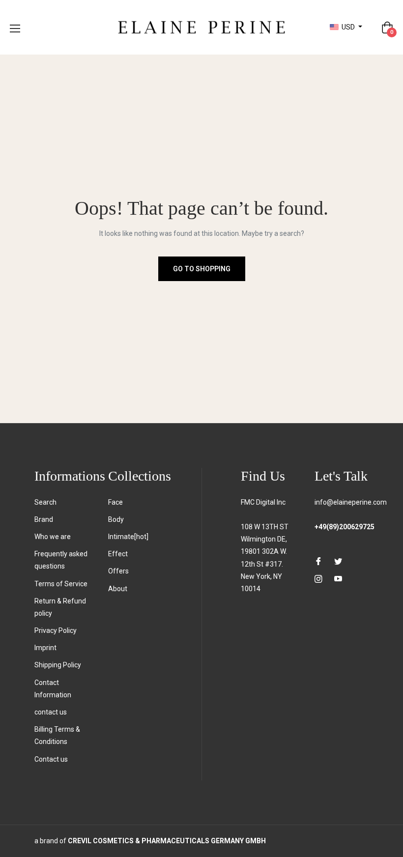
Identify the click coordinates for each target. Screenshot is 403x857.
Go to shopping (201, 269)
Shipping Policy (57, 665)
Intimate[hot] (128, 537)
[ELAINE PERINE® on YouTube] (338, 578)
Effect (118, 554)
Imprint (45, 648)
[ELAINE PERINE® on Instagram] (318, 578)
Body (116, 519)
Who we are (52, 537)
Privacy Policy (55, 630)
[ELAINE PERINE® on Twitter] (338, 561)
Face (115, 502)
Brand (43, 519)
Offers (118, 571)
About (117, 589)
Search (45, 502)
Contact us (51, 759)
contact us (50, 712)
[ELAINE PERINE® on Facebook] (318, 561)
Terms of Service (60, 584)
